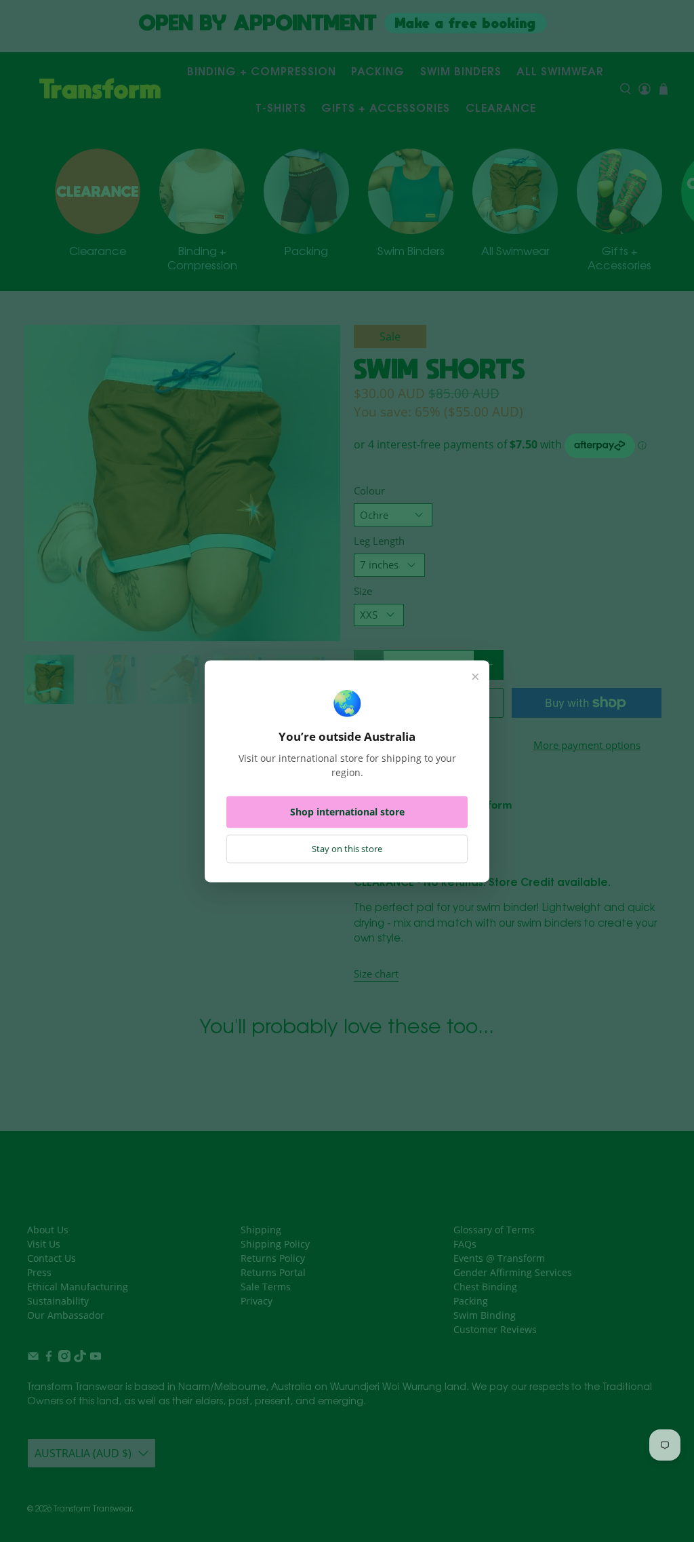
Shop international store (347, 811)
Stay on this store (347, 849)
